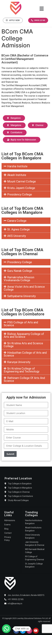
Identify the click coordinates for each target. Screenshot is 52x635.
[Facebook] (16, 631)
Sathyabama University (21, 296)
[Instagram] (29, 631)
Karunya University (18, 362)
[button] (41, 9)
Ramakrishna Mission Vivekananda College (19, 279)
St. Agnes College (18, 229)
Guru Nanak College (19, 271)
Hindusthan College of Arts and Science (25, 354)
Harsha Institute (17, 166)
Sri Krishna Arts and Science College (23, 345)
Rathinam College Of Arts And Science (24, 379)
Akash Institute (16, 175)
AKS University (16, 236)
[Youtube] (36, 631)
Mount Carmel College (21, 181)
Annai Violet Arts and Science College (24, 288)
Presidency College (19, 194)
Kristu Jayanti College (21, 188)
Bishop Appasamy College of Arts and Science (24, 335)
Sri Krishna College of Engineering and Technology (21, 370)
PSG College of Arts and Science (21, 324)
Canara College (16, 220)
